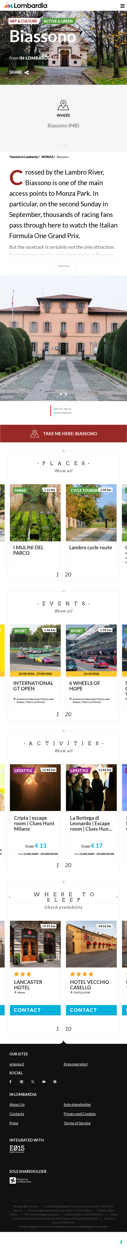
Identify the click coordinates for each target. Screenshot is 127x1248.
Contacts (16, 1113)
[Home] (25, 5)
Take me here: (70, 433)
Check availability (63, 907)
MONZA (47, 157)
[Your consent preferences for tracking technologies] (121, 1242)
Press (13, 1123)
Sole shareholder (77, 1104)
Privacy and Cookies (80, 1113)
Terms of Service (77, 1123)
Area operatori (76, 1064)
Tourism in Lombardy (23, 157)
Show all (63, 470)
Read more (63, 266)
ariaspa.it (16, 1064)
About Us (17, 1104)
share (15, 72)
